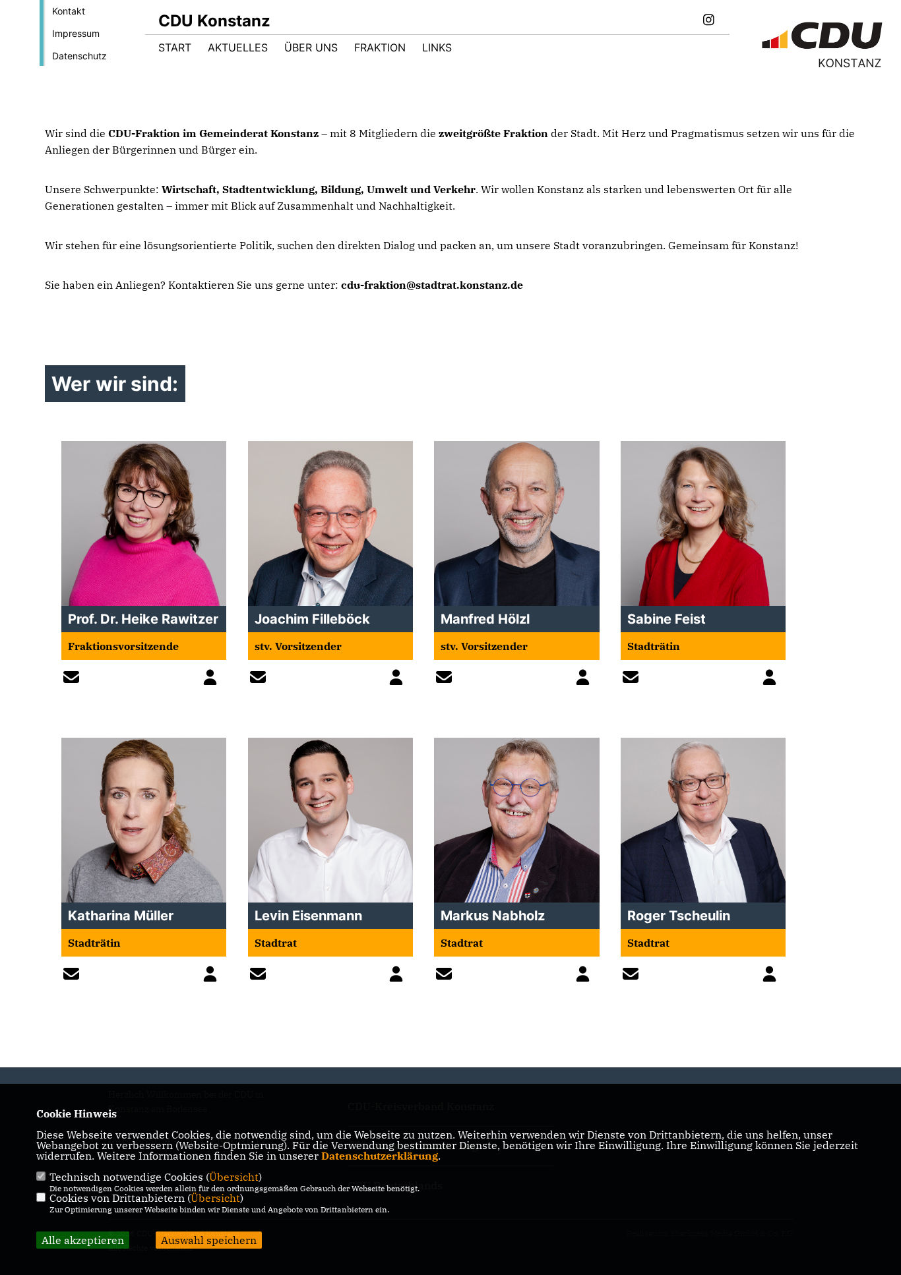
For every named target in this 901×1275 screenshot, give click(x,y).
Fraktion (380, 47)
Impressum (76, 33)
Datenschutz (79, 55)
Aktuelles (238, 47)
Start (174, 47)
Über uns (311, 47)
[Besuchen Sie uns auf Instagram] (708, 21)
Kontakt (68, 10)
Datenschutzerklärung (379, 1155)
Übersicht (234, 1176)
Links (437, 47)
